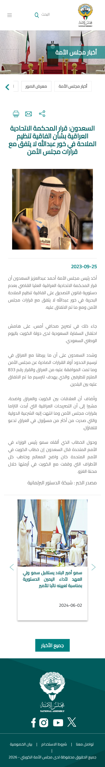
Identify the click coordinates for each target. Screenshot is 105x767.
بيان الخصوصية (21, 744)
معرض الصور (36, 86)
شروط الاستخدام (54, 744)
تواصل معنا (85, 744)
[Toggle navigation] (9, 15)
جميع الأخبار (52, 645)
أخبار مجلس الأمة (73, 86)
